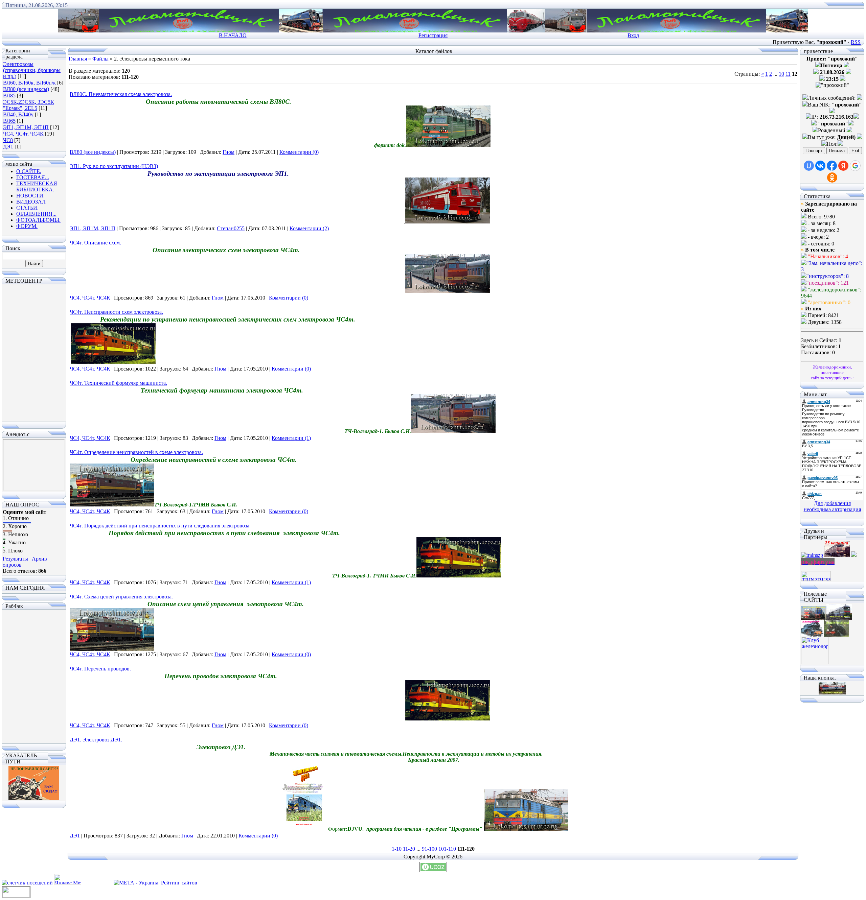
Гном (228, 152)
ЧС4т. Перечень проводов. (100, 668)
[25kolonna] (837, 555)
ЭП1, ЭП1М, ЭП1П (26, 127)
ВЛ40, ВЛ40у (18, 114)
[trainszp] (812, 555)
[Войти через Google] (855, 165)
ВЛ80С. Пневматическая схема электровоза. (121, 94)
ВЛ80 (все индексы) (26, 89)
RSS (856, 42)
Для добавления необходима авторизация (832, 506)
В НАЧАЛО (233, 35)
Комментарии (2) (309, 228)
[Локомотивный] (832, 692)
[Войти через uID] (809, 166)
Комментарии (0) (299, 152)
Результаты (15, 559)
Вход (633, 35)
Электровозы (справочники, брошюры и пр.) (32, 70)
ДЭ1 (8, 146)
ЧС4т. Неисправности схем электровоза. (116, 312)
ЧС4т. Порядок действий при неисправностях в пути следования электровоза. (160, 525)
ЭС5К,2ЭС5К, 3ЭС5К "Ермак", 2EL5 (28, 105)
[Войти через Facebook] (832, 166)
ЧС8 (8, 140)
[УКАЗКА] (33, 798)
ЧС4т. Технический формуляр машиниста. (118, 383)
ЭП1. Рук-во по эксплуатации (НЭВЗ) (114, 166)
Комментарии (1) (291, 438)
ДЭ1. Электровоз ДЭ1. (96, 739)
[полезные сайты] (813, 618)
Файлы (100, 59)
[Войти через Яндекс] (843, 166)
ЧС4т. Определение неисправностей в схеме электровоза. (136, 452)
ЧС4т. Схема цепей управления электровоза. (121, 596)
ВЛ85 (9, 95)
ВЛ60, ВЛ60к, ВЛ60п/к (29, 83)
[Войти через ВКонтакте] (820, 166)
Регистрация (433, 35)
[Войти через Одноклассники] (832, 177)
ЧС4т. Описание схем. (95, 242)
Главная (78, 59)
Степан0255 (231, 228)
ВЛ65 (9, 121)
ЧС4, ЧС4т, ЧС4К (23, 134)
